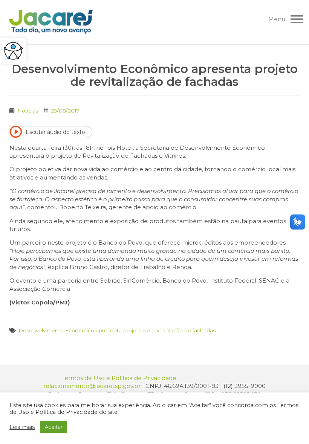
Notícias (27, 111)
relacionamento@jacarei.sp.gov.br (92, 385)
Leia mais (22, 427)
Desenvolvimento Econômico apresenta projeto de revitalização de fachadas (117, 330)
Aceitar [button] (54, 427)
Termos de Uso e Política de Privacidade (118, 378)
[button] (13, 51)
